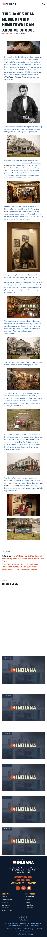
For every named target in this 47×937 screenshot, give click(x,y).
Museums (23, 558)
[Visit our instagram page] (23, 888)
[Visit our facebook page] (18, 888)
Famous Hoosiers (23, 569)
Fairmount (24, 564)
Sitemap (18, 929)
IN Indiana (6, 894)
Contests (28, 899)
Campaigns (29, 905)
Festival (34, 569)
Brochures (5, 908)
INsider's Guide (7, 899)
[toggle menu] (43, 4)
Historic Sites (29, 556)
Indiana (16, 558)
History (9, 558)
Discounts (28, 902)
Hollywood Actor (9, 569)
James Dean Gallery (20, 567)
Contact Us (6, 905)
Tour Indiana (29, 897)
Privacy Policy (28, 929)
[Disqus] (23, 620)
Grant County (34, 564)
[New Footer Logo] (23, 861)
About (4, 897)
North (30, 558)
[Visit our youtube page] (29, 888)
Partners (5, 902)
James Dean (7, 567)
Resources (30, 894)
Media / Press (7, 911)
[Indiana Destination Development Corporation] (9, 4)
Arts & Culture (17, 556)
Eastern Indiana (13, 564)
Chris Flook (8, 33)
